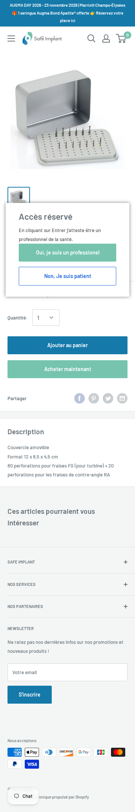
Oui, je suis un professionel (67, 252)
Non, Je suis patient (67, 276)
